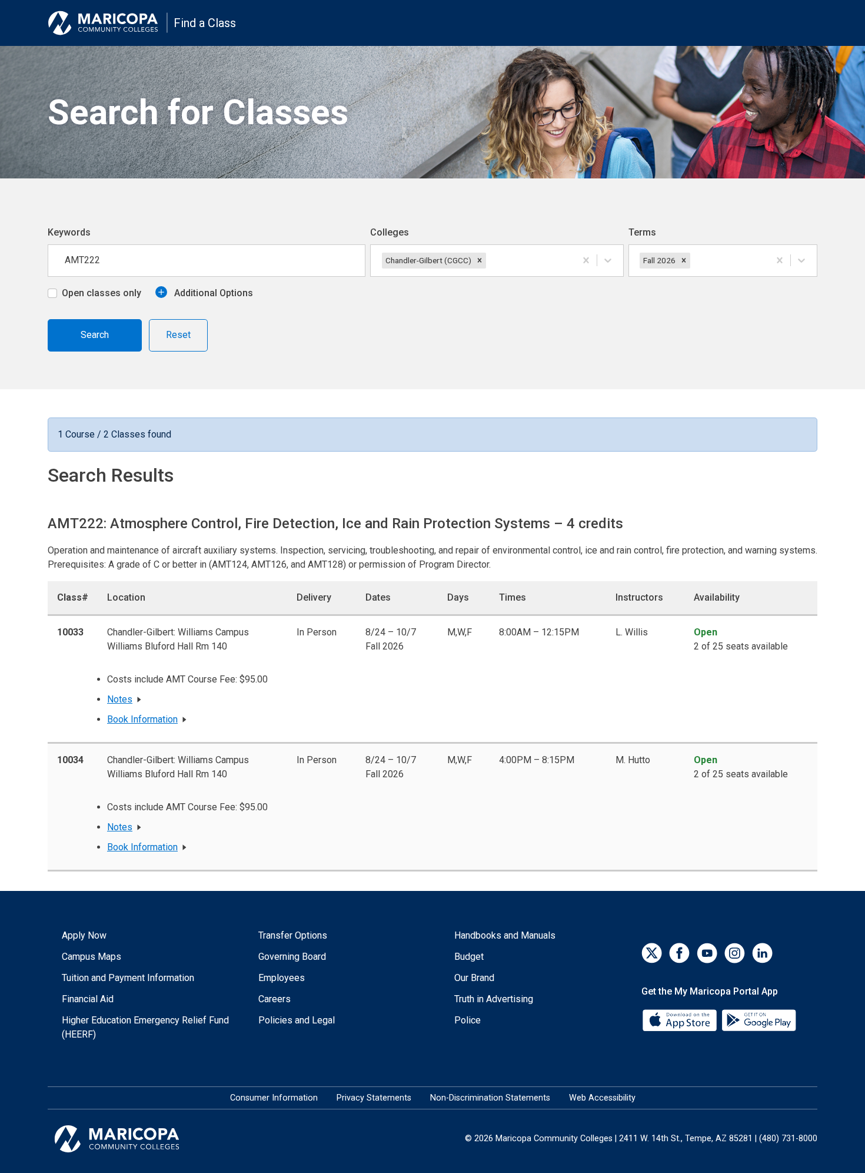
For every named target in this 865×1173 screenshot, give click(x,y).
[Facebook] (679, 953)
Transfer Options (292, 935)
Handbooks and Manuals (504, 935)
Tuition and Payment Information (128, 977)
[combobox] (489, 260)
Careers (274, 999)
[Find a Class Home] (108, 23)
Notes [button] (119, 699)
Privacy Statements (374, 1098)
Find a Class (205, 23)
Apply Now (84, 935)
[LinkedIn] (762, 953)
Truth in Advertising (493, 999)
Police (467, 1020)
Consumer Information (274, 1098)
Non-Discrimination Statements (490, 1098)
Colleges (389, 232)
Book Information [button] (142, 719)
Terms (642, 232)
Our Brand (474, 977)
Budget (469, 956)
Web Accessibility (602, 1098)
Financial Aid (88, 999)
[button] (479, 260)
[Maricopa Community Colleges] (131, 1139)
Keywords (69, 232)
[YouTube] (707, 953)
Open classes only (101, 293)
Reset (178, 334)
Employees (281, 977)
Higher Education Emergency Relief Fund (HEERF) (145, 1027)
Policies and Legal (296, 1020)
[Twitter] (651, 953)
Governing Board (292, 956)
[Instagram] (734, 953)
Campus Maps (91, 956)
